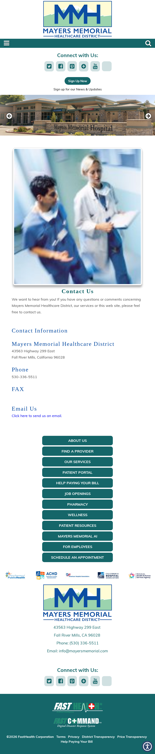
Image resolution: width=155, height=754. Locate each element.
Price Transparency (132, 736)
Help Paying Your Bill (77, 482)
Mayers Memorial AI (77, 536)
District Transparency (98, 736)
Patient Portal (77, 472)
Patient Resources (77, 525)
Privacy (74, 736)
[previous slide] (9, 116)
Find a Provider (77, 451)
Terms (61, 736)
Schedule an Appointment (77, 557)
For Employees (77, 546)
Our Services (77, 461)
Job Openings (78, 493)
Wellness (77, 514)
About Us (77, 440)
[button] (49, 66)
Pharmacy (77, 504)
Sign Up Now (77, 81)
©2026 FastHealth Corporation (30, 736)
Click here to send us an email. (37, 415)
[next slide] (146, 116)
